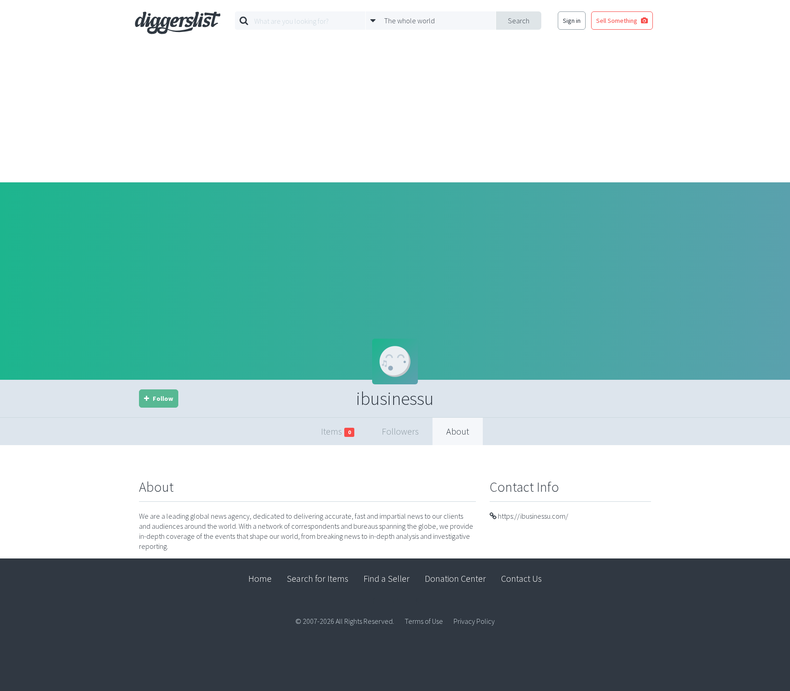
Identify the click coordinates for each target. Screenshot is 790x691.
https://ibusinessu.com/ (532, 516)
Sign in (572, 20)
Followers (400, 431)
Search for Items (317, 578)
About (457, 431)
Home (260, 578)
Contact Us (521, 578)
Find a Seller (386, 578)
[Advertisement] (395, 114)
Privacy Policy (474, 621)
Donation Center (455, 578)
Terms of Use (424, 621)
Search (518, 20)
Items (336, 431)
